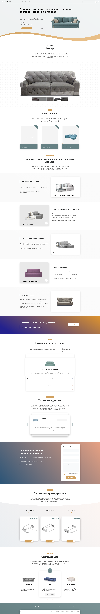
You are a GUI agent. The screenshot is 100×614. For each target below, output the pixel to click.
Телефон (65, 454)
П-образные (67, 146)
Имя (65, 450)
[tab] (50, 356)
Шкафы (52, 611)
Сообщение (66, 464)
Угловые (24, 146)
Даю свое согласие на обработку (72, 474)
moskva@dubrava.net (28, 464)
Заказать (62, 419)
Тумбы (78, 611)
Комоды (57, 611)
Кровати (73, 611)
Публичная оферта (61, 606)
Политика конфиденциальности (74, 606)
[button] (21, 84)
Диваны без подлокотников (50, 369)
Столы (62, 611)
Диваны (67, 611)
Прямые (45, 146)
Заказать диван (50, 594)
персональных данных (70, 474)
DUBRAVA (7, 2)
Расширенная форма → (40, 28)
